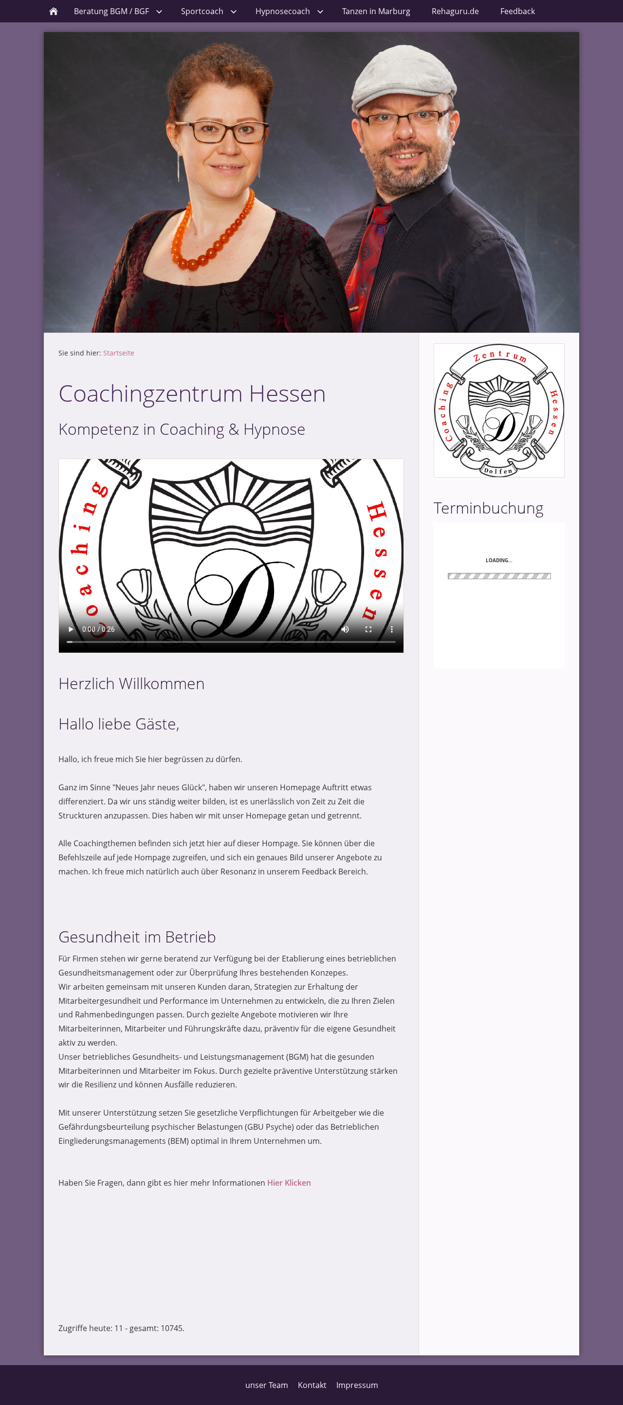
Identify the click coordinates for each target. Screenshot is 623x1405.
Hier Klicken (289, 1182)
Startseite (118, 352)
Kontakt (312, 1385)
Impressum (357, 1385)
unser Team (266, 1385)
